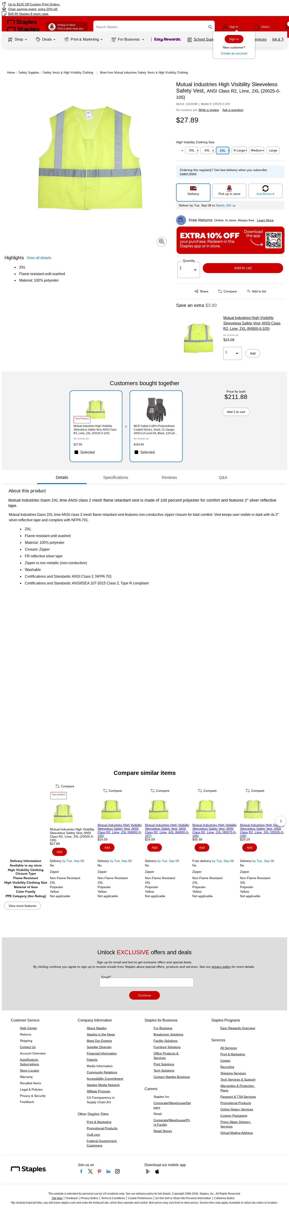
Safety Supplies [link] (29, 72)
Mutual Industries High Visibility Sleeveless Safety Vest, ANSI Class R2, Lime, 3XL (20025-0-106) (262, 830)
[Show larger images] (162, 241)
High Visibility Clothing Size (195, 142)
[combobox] (154, 27)
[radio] (193, 190)
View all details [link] (39, 257)
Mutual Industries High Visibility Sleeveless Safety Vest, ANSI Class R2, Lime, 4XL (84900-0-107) (167, 830)
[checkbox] (96, 452)
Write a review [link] (208, 110)
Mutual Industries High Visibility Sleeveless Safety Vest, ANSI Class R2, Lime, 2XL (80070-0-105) (214, 830)
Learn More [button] (265, 220)
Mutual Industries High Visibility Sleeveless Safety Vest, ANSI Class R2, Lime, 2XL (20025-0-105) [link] (95, 429)
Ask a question (232, 110)
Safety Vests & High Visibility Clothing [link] (68, 72)
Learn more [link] (188, 173)
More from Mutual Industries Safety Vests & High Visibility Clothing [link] (144, 72)
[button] (210, 27)
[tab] (62, 477)
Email (105, 977)
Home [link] (11, 72)
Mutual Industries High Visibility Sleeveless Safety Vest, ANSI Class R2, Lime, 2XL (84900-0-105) (251, 323)
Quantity (189, 260)
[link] (49, 4)
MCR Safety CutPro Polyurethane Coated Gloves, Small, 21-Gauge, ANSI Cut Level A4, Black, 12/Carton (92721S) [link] (156, 429)
